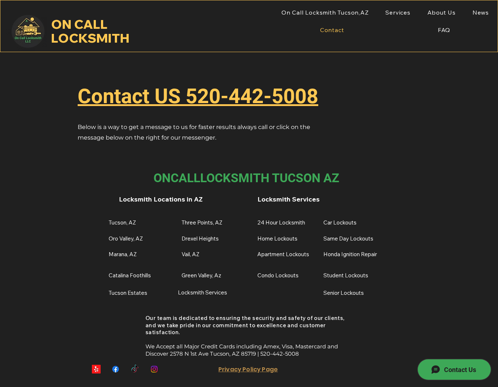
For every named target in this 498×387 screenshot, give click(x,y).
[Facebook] (115, 369)
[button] (397, 12)
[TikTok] (135, 369)
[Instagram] (154, 369)
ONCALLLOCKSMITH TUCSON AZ (246, 178)
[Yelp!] (96, 369)
